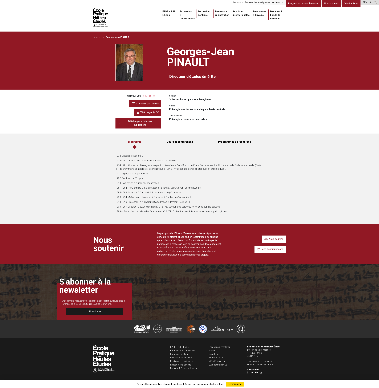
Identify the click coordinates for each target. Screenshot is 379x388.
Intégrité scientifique (218, 361)
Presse (212, 350)
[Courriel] (154, 95)
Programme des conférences (303, 3)
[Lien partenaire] (142, 329)
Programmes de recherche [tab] (234, 141)
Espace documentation (220, 347)
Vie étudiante (351, 3)
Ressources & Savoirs (259, 13)
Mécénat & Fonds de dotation (276, 15)
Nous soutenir (331, 3)
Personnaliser (235, 384)
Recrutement (215, 354)
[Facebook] (247, 372)
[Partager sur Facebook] (143, 95)
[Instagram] (261, 372)
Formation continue (203, 13)
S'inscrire (93, 311)
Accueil (97, 37)
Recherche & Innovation (222, 13)
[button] (375, 2)
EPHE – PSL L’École (168, 13)
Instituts (237, 2)
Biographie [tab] (134, 141)
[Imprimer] (150, 95)
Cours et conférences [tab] (180, 141)
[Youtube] (256, 372)
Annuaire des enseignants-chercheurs (262, 2)
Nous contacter (216, 357)
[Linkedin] (252, 372)
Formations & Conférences (187, 15)
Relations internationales (241, 13)
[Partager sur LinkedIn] (146, 95)
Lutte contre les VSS (218, 365)
